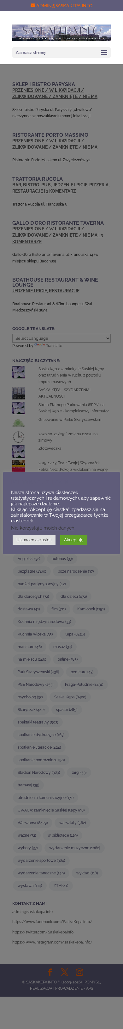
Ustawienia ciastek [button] (34, 539)
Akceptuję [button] (74, 539)
